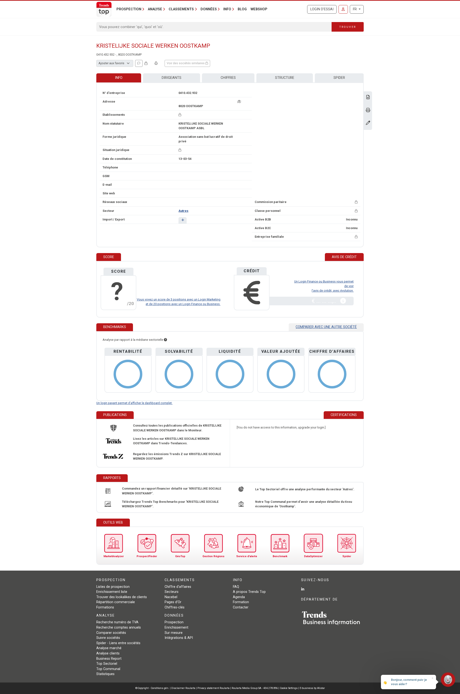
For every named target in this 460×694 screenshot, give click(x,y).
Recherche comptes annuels (118, 627)
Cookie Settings (289, 688)
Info (118, 78)
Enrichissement (176, 627)
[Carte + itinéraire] (239, 101)
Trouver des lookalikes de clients (121, 597)
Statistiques (105, 674)
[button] (182, 220)
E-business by (312, 688)
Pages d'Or (173, 602)
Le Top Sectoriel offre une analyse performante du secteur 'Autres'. (304, 489)
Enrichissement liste (111, 592)
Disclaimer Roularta (183, 688)
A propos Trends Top (249, 592)
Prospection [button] (128, 9)
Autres (183, 211)
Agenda (239, 597)
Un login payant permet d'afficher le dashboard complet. (134, 403)
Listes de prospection (113, 587)
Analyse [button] (155, 9)
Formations (105, 607)
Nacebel (171, 597)
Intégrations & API (179, 638)
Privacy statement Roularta (213, 688)
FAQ (236, 587)
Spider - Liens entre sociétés (118, 643)
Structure (284, 78)
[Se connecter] (343, 9)
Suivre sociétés (108, 638)
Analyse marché (108, 648)
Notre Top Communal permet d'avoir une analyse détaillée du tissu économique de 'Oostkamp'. (303, 504)
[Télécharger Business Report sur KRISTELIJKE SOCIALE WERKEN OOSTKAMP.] (368, 98)
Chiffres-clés (174, 607)
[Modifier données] (368, 123)
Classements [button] (181, 9)
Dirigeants (171, 78)
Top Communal (108, 669)
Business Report (108, 659)
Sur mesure (174, 633)
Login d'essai (322, 9)
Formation (241, 602)
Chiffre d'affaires (178, 587)
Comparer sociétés (111, 633)
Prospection (174, 622)
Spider (339, 78)
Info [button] (227, 9)
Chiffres (228, 78)
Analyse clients (108, 653)
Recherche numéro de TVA (117, 622)
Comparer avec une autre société (326, 327)
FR (355, 9)
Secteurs (171, 592)
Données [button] (209, 9)
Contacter (240, 607)
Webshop (259, 9)
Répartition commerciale (115, 602)
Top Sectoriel (106, 664)
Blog (242, 9)
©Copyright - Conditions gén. (152, 688)
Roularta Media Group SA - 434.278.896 (255, 688)
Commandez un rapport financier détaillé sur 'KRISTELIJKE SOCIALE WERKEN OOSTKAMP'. (171, 491)
